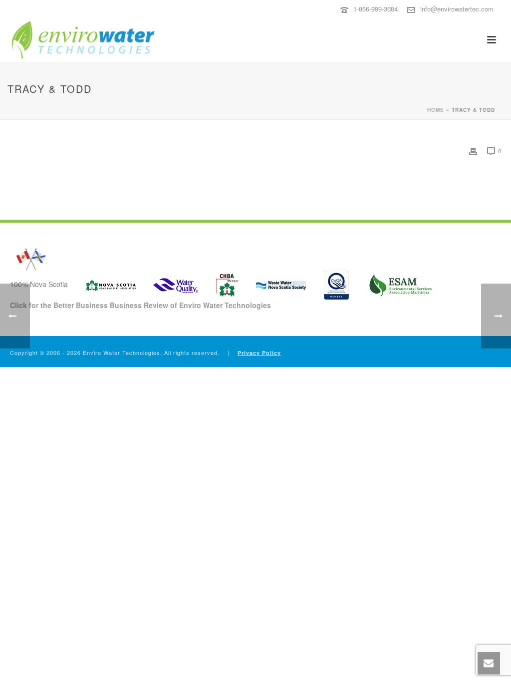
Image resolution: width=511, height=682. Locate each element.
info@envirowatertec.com (457, 8)
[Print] (473, 150)
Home (435, 109)
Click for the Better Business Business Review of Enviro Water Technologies (140, 305)
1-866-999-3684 (375, 8)
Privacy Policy (259, 352)
